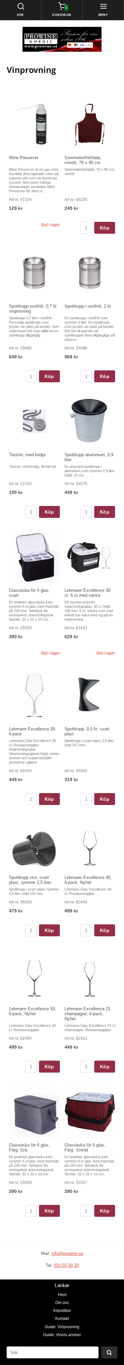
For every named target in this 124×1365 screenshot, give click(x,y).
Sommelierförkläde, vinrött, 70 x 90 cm (83, 160)
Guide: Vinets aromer (62, 1335)
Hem (62, 1294)
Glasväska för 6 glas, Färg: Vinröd (84, 1147)
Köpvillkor (62, 1310)
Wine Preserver (23, 157)
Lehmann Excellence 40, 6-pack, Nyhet (88, 880)
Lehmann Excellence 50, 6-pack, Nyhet (32, 1011)
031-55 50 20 (66, 1265)
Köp (104, 227)
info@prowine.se (67, 1253)
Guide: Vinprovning (62, 1327)
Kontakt (62, 1318)
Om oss (62, 1302)
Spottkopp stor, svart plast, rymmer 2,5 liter (30, 880)
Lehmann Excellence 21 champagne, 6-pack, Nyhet (87, 1013)
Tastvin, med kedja (27, 454)
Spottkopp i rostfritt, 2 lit (87, 306)
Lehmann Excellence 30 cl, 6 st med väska (87, 593)
